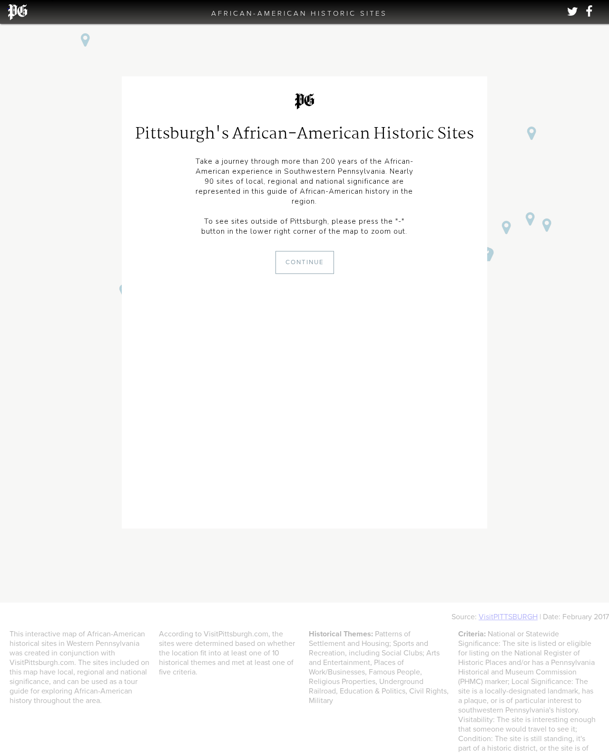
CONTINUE (304, 263)
